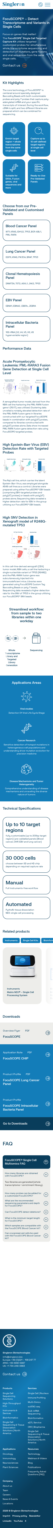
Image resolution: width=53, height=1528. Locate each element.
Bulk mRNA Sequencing (34, 1412)
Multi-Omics (34, 1402)
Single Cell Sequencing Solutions (9, 1396)
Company (8, 1481)
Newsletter (34, 1515)
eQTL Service (34, 1422)
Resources (33, 1449)
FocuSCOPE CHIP (15, 1058)
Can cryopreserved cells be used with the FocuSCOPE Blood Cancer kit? (23, 1236)
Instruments (11, 940)
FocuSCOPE (11, 1037)
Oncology (8, 1454)
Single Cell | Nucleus (38, 1393)
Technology (34, 1454)
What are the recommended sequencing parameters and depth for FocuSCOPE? (22, 1203)
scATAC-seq (34, 1406)
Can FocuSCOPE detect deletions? (23, 1212)
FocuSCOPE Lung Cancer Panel (21, 1082)
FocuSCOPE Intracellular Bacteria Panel (20, 1108)
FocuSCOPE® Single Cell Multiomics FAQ (21, 1162)
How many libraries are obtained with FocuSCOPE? (21, 1174)
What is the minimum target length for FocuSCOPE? (22, 1219)
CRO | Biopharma (36, 1427)
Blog (30, 1462)
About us (7, 1486)
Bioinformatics (10, 1417)
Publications (34, 1467)
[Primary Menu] (47, 4)
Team (5, 1490)
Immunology (9, 1458)
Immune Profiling (37, 1397)
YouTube (18, 1521)
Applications (9, 1449)
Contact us (11, 65)
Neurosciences (10, 1462)
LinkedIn (7, 1521)
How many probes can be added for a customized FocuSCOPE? (23, 1194)
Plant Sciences (10, 1467)
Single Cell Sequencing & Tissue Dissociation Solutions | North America (13, 1428)
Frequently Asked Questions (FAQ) (37, 1473)
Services (32, 1388)
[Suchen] (40, 5)
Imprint (6, 1515)
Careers (6, 1494)
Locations (8, 1503)
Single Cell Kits (30, 940)
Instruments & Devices (10, 1412)
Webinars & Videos (37, 1458)
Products (7, 1388)
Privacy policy (19, 1515)
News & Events (10, 1499)
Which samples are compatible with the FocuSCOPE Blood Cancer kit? (23, 1227)
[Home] (13, 4)
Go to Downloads (15, 1123)
